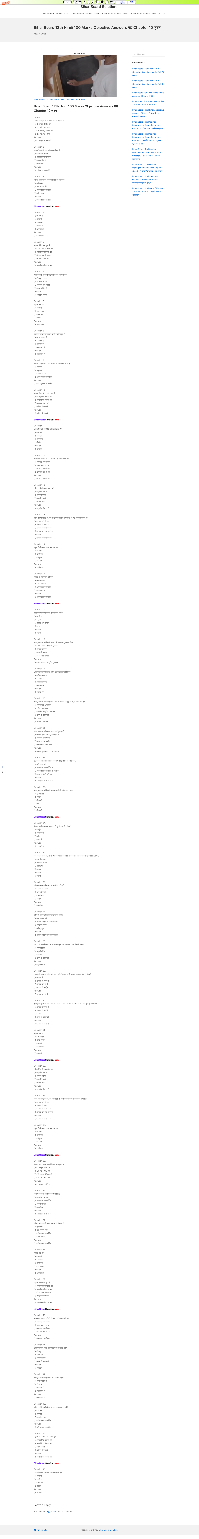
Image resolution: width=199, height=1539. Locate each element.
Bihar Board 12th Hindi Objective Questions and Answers (60, 99)
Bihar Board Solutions (67, 2)
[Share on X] (2, 772)
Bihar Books (112, 2)
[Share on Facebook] (2, 767)
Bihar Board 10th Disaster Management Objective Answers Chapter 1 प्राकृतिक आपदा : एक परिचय (147, 167)
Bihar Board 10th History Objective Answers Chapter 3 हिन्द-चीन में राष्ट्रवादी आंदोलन (148, 113)
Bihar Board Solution (108, 1530)
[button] (99, 2)
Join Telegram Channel (121, 2)
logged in (50, 1511)
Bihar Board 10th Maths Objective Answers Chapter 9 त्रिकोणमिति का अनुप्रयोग (147, 191)
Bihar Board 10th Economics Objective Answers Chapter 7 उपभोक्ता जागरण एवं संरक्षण (145, 179)
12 (106, 2)
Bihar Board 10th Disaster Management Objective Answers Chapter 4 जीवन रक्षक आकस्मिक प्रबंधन (147, 125)
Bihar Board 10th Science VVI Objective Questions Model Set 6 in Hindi (148, 84)
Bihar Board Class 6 (77, 2)
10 (97, 2)
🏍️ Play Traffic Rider (132, 2)
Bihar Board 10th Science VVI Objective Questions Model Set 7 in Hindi (148, 72)
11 (102, 2)
